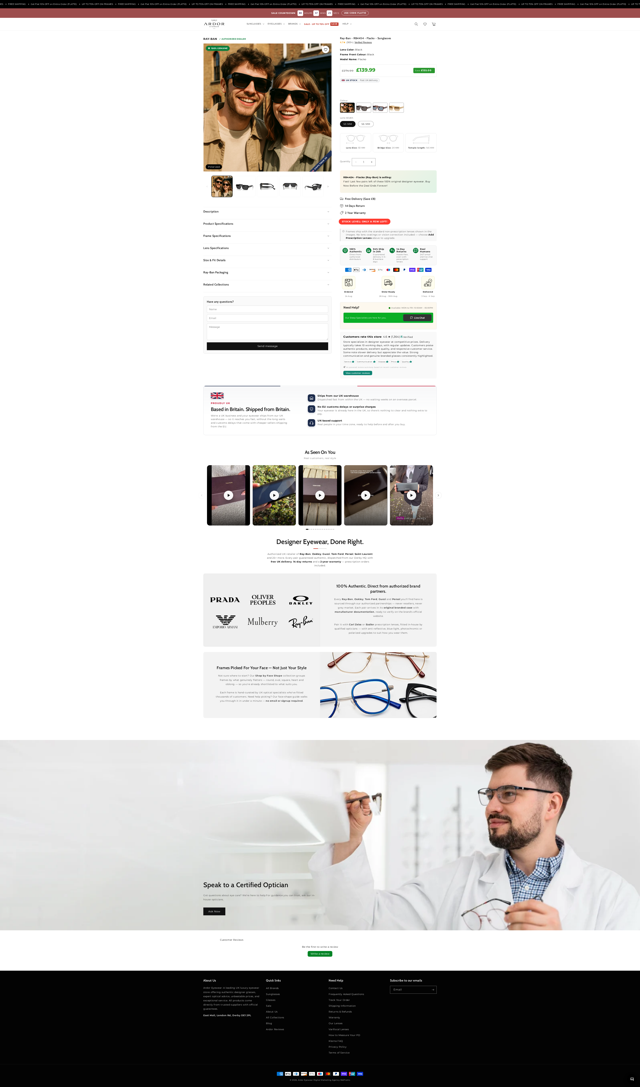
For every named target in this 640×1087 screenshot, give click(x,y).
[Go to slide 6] (317, 529)
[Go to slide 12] (328, 529)
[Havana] (363, 108)
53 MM (348, 124)
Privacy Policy (337, 1046)
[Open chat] (632, 1079)
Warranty (334, 1017)
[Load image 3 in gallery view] (267, 186)
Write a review (320, 953)
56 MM (366, 124)
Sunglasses (273, 994)
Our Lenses (336, 1023)
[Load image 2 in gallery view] (244, 186)
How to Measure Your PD (344, 1035)
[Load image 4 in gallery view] (290, 186)
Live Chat (419, 317)
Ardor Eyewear (305, 1080)
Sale (268, 1005)
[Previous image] (209, 107)
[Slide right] (328, 186)
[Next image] (325, 107)
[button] (255, 23)
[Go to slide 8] (320, 529)
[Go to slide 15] (333, 529)
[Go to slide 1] (307, 529)
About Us (272, 1011)
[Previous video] (201, 495)
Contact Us (336, 988)
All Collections (275, 1017)
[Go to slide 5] (315, 529)
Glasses (270, 1000)
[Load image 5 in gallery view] (313, 186)
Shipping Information (342, 1005)
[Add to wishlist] (325, 49)
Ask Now (214, 911)
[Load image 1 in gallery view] (222, 186)
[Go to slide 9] (322, 529)
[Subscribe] (432, 990)
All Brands (272, 988)
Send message (268, 346)
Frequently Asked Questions (346, 994)
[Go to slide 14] (331, 529)
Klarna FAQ (336, 1041)
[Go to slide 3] (311, 529)
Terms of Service (339, 1052)
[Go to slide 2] (309, 529)
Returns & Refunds (340, 1011)
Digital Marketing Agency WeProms (332, 1080)
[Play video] (228, 495)
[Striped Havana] (380, 108)
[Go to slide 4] (313, 529)
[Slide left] (207, 186)
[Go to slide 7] (319, 529)
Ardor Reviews (275, 1029)
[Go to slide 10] (324, 529)
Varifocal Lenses (339, 1029)
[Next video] (438, 495)
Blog (269, 1023)
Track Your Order (339, 1000)
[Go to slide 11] (326, 529)
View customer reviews (358, 373)
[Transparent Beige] (396, 108)
